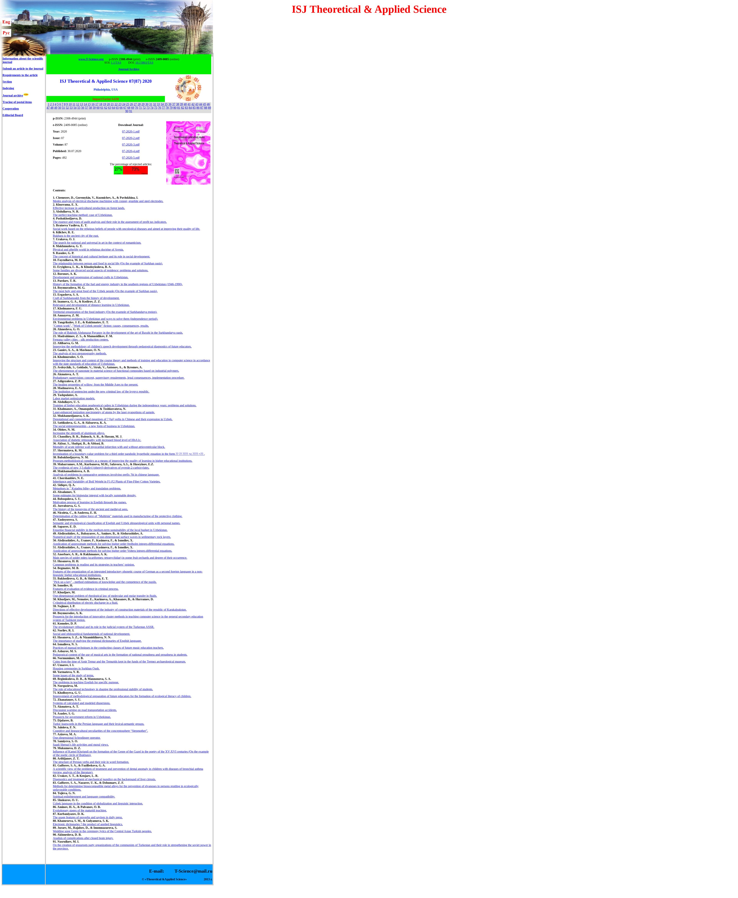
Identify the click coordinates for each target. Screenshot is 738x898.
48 (51, 107)
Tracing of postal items (17, 102)
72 (144, 107)
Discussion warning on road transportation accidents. (85, 710)
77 (163, 107)
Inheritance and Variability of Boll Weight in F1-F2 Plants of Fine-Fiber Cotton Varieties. (106, 481)
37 (173, 104)
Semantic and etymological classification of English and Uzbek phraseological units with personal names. (116, 523)
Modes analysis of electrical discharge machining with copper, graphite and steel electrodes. (108, 201)
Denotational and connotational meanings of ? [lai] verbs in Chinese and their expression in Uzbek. (113, 419)
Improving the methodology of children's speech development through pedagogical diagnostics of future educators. (122, 346)
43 (196, 104)
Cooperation (10, 108)
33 (158, 104)
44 (200, 104)
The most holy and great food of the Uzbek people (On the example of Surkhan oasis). (105, 291)
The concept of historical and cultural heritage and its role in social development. (101, 256)
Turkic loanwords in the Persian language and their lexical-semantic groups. (98, 723)
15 (89, 104)
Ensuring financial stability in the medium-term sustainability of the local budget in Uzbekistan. (110, 530)
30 (146, 104)
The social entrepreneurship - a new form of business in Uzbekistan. (94, 426)
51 (63, 107)
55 (78, 107)
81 (178, 107)
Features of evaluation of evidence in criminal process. (86, 588)
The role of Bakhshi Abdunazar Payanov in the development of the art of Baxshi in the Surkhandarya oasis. (118, 332)
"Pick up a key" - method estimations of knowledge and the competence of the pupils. (105, 582)
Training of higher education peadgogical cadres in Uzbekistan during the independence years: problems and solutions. (124, 405)
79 (171, 107)
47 (48, 107)
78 (167, 107)
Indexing (8, 88)
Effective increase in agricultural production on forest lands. (89, 208)
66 (121, 107)
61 (101, 107)
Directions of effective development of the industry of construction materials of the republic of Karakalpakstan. (120, 609)
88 (205, 107)
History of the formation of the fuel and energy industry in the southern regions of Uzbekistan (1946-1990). (118, 284)
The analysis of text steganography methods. (80, 353)
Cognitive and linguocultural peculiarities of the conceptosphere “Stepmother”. (100, 730)
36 (169, 104)
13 (81, 104)
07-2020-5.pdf (131, 157)
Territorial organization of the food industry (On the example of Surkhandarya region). (105, 312)
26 (131, 104)
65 (117, 107)
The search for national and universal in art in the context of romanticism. (97, 242)
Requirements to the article (20, 75)
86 (197, 107)
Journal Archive (128, 69)
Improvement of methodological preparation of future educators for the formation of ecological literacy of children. (122, 696)
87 (201, 107)
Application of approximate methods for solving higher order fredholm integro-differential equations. (114, 543)
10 (70, 104)
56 (82, 107)
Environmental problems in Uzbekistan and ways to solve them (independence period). (105, 318)
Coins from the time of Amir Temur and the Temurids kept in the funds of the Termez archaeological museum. (119, 661)
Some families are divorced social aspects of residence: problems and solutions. (100, 270)
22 (116, 104)
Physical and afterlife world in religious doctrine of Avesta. (88, 249)
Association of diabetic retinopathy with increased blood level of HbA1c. (97, 440)
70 (136, 107)
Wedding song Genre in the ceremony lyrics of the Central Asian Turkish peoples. (102, 831)
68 (128, 107)
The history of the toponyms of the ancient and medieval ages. (90, 509)
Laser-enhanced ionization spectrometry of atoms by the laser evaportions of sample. (104, 412)
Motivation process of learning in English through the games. (90, 502)
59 (94, 107)
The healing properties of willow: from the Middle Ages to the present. (95, 384)
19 (104, 104)
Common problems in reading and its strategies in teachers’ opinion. (94, 564)
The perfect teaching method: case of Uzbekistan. (83, 215)
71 (140, 107)
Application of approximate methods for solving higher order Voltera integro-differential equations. (112, 550)
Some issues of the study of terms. (73, 675)
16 (93, 104)
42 (192, 104)
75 (155, 107)
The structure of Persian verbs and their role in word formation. (91, 762)
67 (124, 107)
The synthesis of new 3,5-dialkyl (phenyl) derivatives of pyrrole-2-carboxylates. (101, 467)
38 (177, 104)
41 (189, 104)
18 (100, 104)
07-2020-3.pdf (131, 144)
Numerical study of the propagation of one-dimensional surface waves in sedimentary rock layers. (112, 537)
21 (112, 104)
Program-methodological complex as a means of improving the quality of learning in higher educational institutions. (122, 460)
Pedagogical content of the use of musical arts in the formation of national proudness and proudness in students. (120, 654)
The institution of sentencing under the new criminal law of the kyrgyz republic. (101, 391)
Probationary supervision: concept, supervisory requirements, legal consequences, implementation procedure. (118, 377)
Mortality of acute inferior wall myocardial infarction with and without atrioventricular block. (109, 447)
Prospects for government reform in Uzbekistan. (82, 717)
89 (209, 107)
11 (73, 104)
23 (119, 104)
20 (108, 104)
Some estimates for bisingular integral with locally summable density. (94, 495)
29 (143, 104)
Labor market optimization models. (74, 398)
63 (109, 107)
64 (113, 107)
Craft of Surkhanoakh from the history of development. (86, 298)
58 (90, 107)
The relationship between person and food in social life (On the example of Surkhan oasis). (108, 263)
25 (127, 104)
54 (74, 107)
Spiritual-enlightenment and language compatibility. (84, 796)
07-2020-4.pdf (131, 151)
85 (194, 107)
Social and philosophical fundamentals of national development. (91, 633)
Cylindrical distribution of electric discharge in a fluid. (85, 602)
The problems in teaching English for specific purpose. (86, 682)
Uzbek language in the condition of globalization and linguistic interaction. (98, 803)
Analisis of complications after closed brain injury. (83, 838)
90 (126, 111)
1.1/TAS (116, 62)
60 (98, 107)
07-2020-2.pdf (131, 138)
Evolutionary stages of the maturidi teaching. (80, 810)
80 (174, 107)
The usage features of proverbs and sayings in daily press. (88, 817)
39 (181, 104)
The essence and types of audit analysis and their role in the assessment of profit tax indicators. (110, 221)
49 (55, 107)
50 (59, 107)
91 (130, 111)
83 (186, 107)
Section (7, 81)
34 (162, 104)
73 (148, 107)
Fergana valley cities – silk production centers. (81, 339)
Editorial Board (12, 115)
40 (185, 104)
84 (190, 107)
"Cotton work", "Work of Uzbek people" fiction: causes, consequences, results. (101, 325)
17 (96, 104)
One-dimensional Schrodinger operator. (77, 737)
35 (166, 104)
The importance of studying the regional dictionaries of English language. (97, 640)
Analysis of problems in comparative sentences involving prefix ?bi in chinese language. (106, 474)
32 (154, 104)
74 (151, 107)
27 (135, 104)
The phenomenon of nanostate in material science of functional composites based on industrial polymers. (116, 370)
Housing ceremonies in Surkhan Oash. (76, 668)
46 (208, 104)
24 (123, 104)
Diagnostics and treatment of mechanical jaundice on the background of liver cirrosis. (104, 779)
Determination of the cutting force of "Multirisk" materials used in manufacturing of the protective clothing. (117, 516)
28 (139, 104)
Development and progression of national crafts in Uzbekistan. (90, 277)
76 (159, 107)
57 (86, 107)
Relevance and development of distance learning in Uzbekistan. (91, 305)
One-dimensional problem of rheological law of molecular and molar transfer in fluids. (105, 595)
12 (77, 104)
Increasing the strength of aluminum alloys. (79, 433)
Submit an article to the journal (22, 68)
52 (67, 107)
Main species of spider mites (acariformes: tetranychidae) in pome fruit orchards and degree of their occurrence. (120, 557)
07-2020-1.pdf (131, 131)
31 (150, 104)
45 (204, 104)
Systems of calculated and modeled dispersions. (81, 703)
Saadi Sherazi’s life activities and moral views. (81, 744)
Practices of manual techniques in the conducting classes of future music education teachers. (108, 647)
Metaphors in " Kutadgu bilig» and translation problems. (87, 488)
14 (85, 104)
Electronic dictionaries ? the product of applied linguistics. (88, 824)
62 (105, 107)
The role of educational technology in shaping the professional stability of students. (103, 689)
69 (132, 107)
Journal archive (12, 95)
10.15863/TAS (144, 62)
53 (71, 107)
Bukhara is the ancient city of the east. (76, 235)
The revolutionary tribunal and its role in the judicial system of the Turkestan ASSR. (103, 627)
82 (182, 107)
